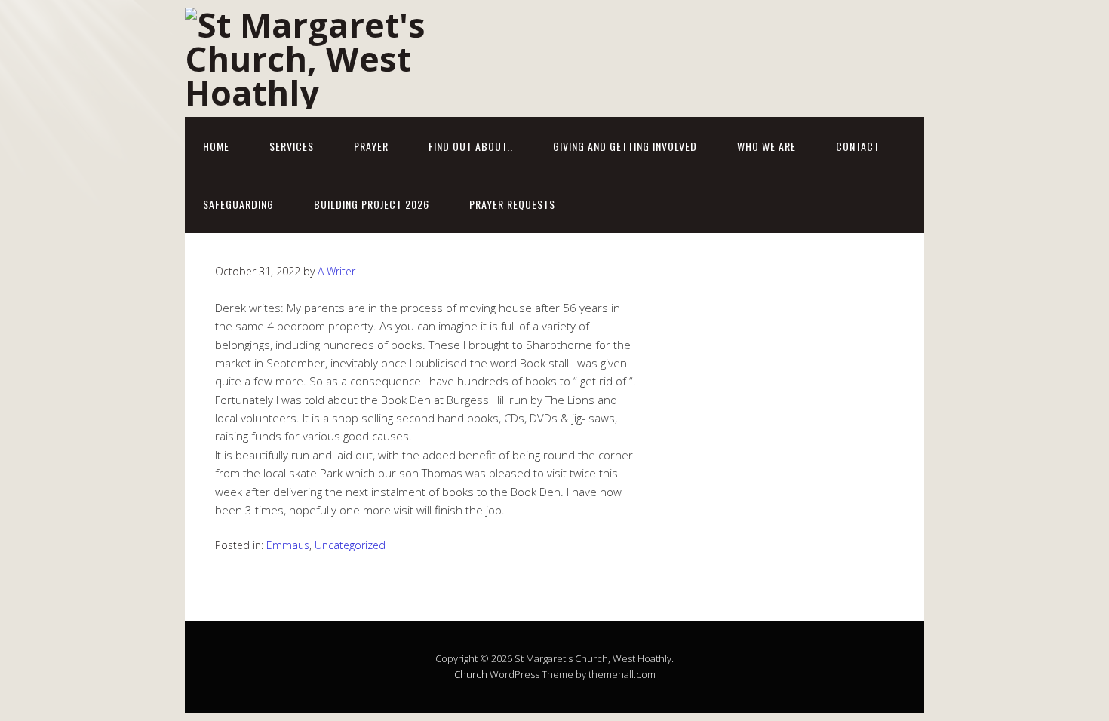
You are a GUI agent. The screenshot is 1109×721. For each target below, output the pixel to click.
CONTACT (858, 146)
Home (216, 146)
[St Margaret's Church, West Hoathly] (336, 92)
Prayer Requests (512, 204)
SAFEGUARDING (238, 204)
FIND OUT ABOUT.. (471, 146)
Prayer (371, 146)
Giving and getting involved (625, 146)
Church (470, 674)
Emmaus (287, 545)
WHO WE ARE (766, 146)
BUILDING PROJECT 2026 (371, 204)
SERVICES (291, 146)
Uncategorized (350, 545)
